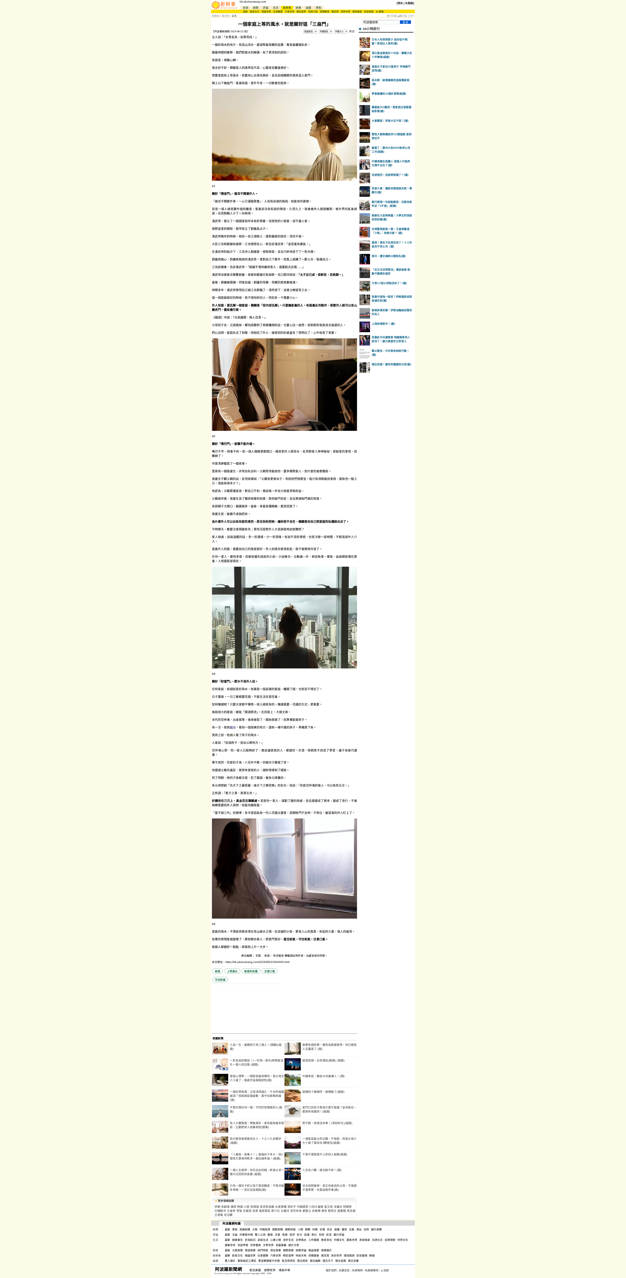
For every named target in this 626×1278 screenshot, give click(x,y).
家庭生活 (263, 1240)
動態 (270, 1234)
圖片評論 (339, 1234)
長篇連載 (281, 1245)
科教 (315, 1229)
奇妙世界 (345, 11)
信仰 (366, 1229)
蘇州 (233, 727)
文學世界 (268, 1245)
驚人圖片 (230, 1260)
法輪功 (338, 1206)
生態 (351, 1229)
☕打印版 (392, 16)
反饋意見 (344, 1270)
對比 (314, 1234)
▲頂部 (385, 1270)
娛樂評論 (301, 1250)
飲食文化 (254, 11)
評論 (265, 7)
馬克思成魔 (267, 1206)
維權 (337, 1229)
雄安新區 (264, 1210)
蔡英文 (332, 1210)
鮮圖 (372, 1255)
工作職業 (313, 1240)
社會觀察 (278, 11)
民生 (329, 1229)
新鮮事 (287, 7)
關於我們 (331, 1270)
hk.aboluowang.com (253, 1)
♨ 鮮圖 (380, 11)
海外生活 (288, 1240)
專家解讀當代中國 (269, 1260)
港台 (359, 1229)
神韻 (240, 1206)
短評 (292, 1234)
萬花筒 (335, 11)
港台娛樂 (275, 1250)
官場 (322, 1229)
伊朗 (217, 1206)
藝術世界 (352, 1240)
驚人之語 (260, 1234)
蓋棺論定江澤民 (247, 1260)
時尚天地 (313, 11)
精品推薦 (313, 1250)
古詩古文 (377, 1240)
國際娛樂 (288, 1250)
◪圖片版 (402, 16)
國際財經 (290, 1229)
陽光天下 (328, 1260)
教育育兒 (326, 1240)
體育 (344, 1229)
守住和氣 (220, 979)
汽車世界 (289, 11)
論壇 (308, 7)
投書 (307, 1234)
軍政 (235, 1229)
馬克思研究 (288, 1260)
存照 (321, 1234)
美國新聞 (244, 1229)
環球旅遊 (357, 11)
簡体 (400, 3)
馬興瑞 (254, 1206)
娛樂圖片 (326, 1250)
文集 (277, 1234)
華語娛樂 (250, 1250)
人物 (300, 1229)
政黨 (285, 1234)
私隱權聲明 (372, 1270)
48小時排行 (371, 29)
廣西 (233, 1206)
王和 (258, 955)
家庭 (217, 971)
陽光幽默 (315, 1260)
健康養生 (237, 1240)
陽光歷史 (302, 1260)
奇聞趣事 (324, 11)
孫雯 (255, 1210)
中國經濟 (302, 1206)
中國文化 (339, 1240)
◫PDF (410, 16)
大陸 (255, 1229)
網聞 (307, 1229)
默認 (352, 31)
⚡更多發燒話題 (224, 1200)
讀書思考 (230, 1245)
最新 (245, 11)
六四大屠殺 (316, 1206)
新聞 (255, 7)
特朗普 (347, 1206)
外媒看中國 (246, 1234)
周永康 (351, 1210)
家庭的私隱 (251, 971)
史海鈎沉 (250, 1240)
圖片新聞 (376, 1229)
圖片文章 (293, 1245)
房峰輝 (316, 1210)
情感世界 (266, 11)
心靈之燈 (275, 1240)
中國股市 (220, 1210)
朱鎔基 (225, 1206)
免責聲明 (357, 1270)
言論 (235, 1234)
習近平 (291, 1206)
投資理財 (390, 1240)
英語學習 (243, 1245)
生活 (275, 7)
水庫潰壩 (280, 1206)
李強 (239, 1210)
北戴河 (285, 1210)
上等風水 (232, 971)
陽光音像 (353, 1260)
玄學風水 (301, 1240)
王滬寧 (231, 1210)
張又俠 (328, 1206)
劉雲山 (307, 1210)
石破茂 (247, 1210)
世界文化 (402, 1240)
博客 (318, 7)
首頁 (245, 7)
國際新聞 (277, 1229)
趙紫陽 (341, 1210)
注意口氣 (269, 971)
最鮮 (227, 1255)
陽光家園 (340, 1260)
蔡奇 (324, 1210)
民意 (329, 1234)
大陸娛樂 (237, 1250)
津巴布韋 (296, 1210)
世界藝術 (255, 1245)
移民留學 (301, 11)
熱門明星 (263, 1250)
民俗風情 (369, 11)
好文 (299, 1234)
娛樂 (298, 7)
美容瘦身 (364, 1240)
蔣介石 (275, 1210)
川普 (247, 1206)
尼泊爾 (228, 1215)
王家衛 (219, 1215)
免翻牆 (409, 3)
